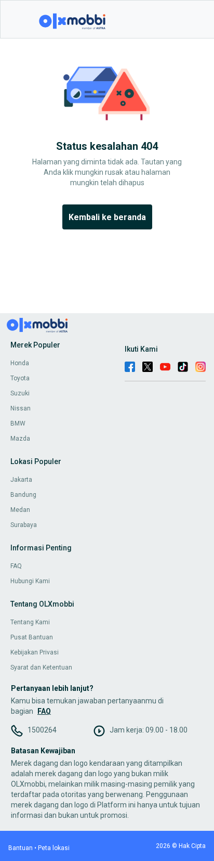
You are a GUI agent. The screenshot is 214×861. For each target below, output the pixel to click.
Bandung (23, 494)
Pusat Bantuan (31, 637)
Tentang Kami (30, 622)
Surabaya (23, 525)
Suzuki (20, 393)
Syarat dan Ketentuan (41, 667)
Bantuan (20, 848)
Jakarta (21, 479)
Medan (20, 509)
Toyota (20, 378)
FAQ (16, 566)
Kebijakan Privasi (34, 652)
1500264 (42, 730)
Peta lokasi (54, 848)
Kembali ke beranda (107, 217)
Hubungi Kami (30, 581)
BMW (17, 423)
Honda (19, 363)
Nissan (20, 408)
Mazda (20, 438)
